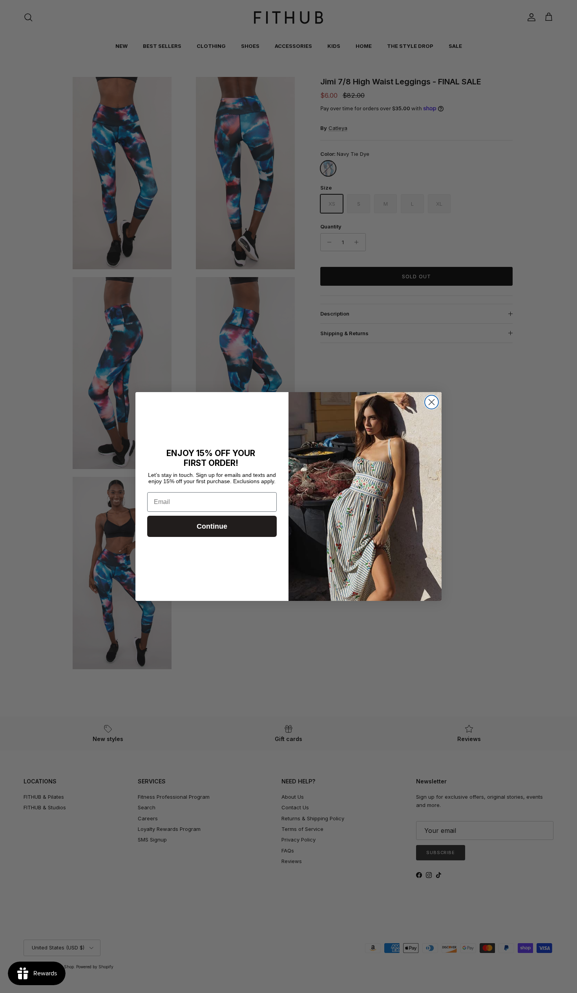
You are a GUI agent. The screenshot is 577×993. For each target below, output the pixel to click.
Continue (212, 526)
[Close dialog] (431, 402)
